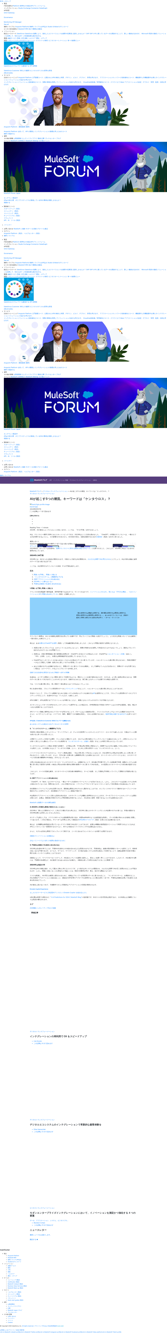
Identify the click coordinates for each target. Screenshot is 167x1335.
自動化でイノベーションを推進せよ (42, 836)
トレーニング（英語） (11, 213)
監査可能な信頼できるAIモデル (116, 714)
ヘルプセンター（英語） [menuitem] (32, 233)
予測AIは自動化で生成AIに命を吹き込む (47, 584)
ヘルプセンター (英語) (14, 1292)
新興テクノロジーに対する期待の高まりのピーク (73, 548)
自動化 (95, 480)
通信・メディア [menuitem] (41, 38)
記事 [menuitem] (42, 138)
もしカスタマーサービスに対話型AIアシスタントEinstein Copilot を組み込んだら (58, 893)
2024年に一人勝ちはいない (43, 581)
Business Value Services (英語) (17, 1286)
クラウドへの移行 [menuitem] (42, 40)
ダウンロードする (36, 546)
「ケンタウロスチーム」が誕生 (78, 741)
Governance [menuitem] (8, 17)
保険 (9, 1272)
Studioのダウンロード (14, 1261)
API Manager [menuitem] (17, 22)
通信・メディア (12, 1276)
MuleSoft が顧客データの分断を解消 (42, 802)
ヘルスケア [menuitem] (32, 38)
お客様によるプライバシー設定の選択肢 (12, 1330)
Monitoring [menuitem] (8, 22)
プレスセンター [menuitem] (50, 138)
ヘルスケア (11, 1274)
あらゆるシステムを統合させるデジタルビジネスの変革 (49, 724)
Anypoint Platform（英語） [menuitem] (14, 233)
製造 (9, 1268)
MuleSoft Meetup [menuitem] (32, 141)
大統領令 (99, 537)
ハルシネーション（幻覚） (116, 654)
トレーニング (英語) (14, 1280)
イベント (10, 1320)
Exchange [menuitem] (27, 8)
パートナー (8, 225)
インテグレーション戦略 (60, 480)
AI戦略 (33, 908)
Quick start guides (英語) (15, 1300)
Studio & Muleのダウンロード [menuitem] (58, 27)
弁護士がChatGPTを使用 (48, 643)
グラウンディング (71, 689)
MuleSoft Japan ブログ (15, 1310)
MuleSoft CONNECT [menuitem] (18, 141)
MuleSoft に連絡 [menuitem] (19, 229)
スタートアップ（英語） (12, 209)
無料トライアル (9, 236)
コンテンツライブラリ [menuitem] (29, 138)
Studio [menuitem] (20, 8)
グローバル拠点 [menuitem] (42, 229)
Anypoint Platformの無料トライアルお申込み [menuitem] (31, 27)
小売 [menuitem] (22, 38)
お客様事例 (11, 1304)
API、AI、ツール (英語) (12, 220)
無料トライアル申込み (14, 1259)
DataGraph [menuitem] (43, 8)
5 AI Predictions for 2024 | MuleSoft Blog (66, 897)
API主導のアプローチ (86, 820)
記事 (9, 1308)
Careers (10, 1322)
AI (30, 908)
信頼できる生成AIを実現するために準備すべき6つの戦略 (49, 672)
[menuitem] (85, 16)
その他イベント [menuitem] (44, 141)
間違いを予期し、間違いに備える (45, 575)
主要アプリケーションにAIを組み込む (47, 579)
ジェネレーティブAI (43, 908)
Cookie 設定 (60, 1326)
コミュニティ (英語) (14, 1294)
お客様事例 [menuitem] (17, 138)
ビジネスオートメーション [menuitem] (58, 40)
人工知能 (53, 908)
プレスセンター (12, 1312)
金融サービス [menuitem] (12, 38)
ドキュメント (8, 218)
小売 (9, 1270)
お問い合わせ (12, 1316)
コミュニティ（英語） (11, 211)
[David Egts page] (40, 504)
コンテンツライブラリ (14, 1306)
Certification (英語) (13, 1282)
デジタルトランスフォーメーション (80, 480)
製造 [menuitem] (18, 38)
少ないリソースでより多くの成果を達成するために (47, 840)
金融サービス (12, 1266)
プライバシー (38, 1326)
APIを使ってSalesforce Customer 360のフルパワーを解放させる (50, 720)
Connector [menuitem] (35, 8)
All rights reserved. (28, 1326)
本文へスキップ (5, 1)
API (50, 480)
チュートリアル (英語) (14, 1296)
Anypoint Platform (13, 1255)
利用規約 (54, 1326)
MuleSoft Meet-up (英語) (15, 1288)
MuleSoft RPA (12, 1257)
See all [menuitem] (6, 24)
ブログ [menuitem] (58, 138)
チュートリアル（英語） (12, 216)
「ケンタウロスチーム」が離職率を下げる (49, 577)
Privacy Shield (46, 1326)
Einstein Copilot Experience (39, 889)
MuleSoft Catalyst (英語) (15, 1284)
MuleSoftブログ (40, 480)
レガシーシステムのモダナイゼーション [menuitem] (21, 40)
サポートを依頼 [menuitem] (31, 229)
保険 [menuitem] (25, 38)
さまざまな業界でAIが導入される (99, 559)
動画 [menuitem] (39, 138)
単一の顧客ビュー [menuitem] (74, 40)
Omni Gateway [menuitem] (9, 13)
